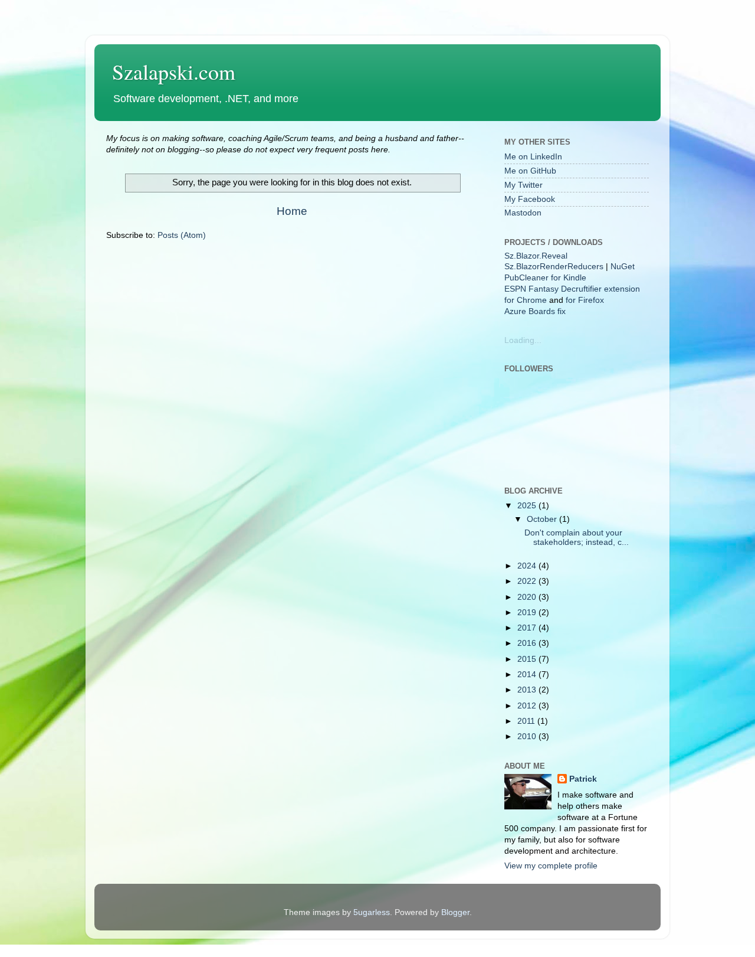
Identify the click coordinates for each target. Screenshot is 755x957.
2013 (528, 689)
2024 (528, 565)
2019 (528, 612)
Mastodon (522, 212)
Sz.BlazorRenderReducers (553, 266)
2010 (528, 736)
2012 (528, 705)
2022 (528, 581)
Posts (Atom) (181, 235)
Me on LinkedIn (533, 156)
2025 (528, 505)
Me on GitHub (530, 170)
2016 (528, 643)
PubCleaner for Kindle (545, 277)
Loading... (522, 340)
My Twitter (523, 185)
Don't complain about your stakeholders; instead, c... (576, 537)
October (543, 519)
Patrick (583, 779)
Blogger (455, 912)
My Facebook (529, 199)
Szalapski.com (173, 71)
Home (292, 211)
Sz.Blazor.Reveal (535, 256)
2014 (528, 674)
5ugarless (371, 912)
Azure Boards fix (535, 311)
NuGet (622, 266)
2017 (528, 627)
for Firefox (585, 300)
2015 (528, 659)
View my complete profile (551, 865)
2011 (527, 721)
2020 (528, 597)
